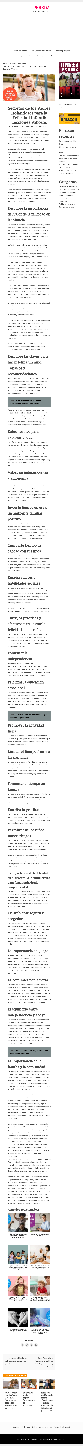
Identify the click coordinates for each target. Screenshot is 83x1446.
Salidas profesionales (56, 56)
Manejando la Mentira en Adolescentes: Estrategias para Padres (16, 1361)
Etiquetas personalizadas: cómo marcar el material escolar (69, 159)
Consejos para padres (63, 51)
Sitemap (48, 1427)
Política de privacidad (61, 1427)
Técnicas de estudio (19, 51)
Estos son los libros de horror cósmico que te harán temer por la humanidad (47, 1400)
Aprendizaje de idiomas (68, 186)
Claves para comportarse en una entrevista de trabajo (68, 150)
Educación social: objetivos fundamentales (29, 1398)
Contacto (16, 1427)
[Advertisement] (41, 28)
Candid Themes (59, 1439)
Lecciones (63, 198)
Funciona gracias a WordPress (29, 1439)
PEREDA (41, 8)
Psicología (40, 56)
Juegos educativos (26, 56)
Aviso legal (26, 1427)
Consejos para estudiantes (41, 51)
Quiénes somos (38, 1427)
